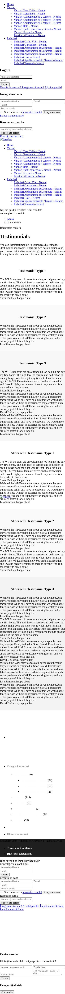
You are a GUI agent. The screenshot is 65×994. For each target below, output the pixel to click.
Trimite (4, 978)
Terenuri (19, 820)
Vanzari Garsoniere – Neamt (29, 13)
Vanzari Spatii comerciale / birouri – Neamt (37, 29)
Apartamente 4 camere (34, 791)
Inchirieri (12, 38)
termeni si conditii (32, 112)
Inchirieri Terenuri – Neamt (29, 63)
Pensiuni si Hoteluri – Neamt (29, 35)
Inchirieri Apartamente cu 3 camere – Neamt (38, 50)
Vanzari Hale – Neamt (26, 26)
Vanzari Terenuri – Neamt (28, 32)
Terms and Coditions (19, 848)
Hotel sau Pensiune (25, 808)
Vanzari (11, 7)
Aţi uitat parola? (53, 87)
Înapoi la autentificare (12, 115)
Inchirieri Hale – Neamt (27, 57)
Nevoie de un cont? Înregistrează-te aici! (22, 87)
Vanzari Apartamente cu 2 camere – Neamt (37, 16)
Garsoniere (20, 803)
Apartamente (21, 774)
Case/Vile (19, 797)
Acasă (10, 218)
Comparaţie (7, 992)
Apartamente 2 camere (34, 780)
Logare (4, 84)
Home (10, 4)
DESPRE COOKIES (19, 853)
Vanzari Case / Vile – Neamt (29, 10)
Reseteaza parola (10, 133)
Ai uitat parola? (31, 906)
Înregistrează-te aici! (11, 906)
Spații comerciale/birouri (28, 814)
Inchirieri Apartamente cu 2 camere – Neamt (38, 47)
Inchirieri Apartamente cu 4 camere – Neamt (38, 53)
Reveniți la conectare (11, 136)
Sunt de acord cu (23, 112)
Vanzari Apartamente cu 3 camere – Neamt (37, 19)
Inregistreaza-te (52, 112)
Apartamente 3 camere (34, 785)
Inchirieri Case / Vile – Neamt (30, 41)
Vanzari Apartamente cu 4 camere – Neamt (37, 22)
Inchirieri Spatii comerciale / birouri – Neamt (38, 60)
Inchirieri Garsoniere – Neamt (30, 44)
